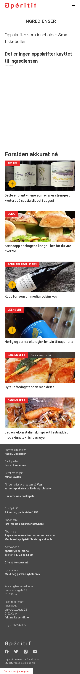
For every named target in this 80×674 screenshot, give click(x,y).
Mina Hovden (13, 476)
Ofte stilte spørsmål (17, 562)
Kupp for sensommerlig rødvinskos (31, 296)
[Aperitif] (20, 6)
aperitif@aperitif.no (17, 550)
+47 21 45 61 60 (23, 554)
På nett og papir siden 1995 (21, 512)
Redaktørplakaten (41, 488)
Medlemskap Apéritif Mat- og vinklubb (28, 539)
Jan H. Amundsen (15, 465)
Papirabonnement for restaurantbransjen (30, 535)
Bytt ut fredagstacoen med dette (29, 387)
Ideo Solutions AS (25, 663)
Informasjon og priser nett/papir (24, 523)
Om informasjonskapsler (20, 496)
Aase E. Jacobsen (15, 453)
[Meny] (73, 5)
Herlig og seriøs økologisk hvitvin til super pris (39, 342)
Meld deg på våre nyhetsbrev (22, 574)
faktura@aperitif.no (17, 617)
